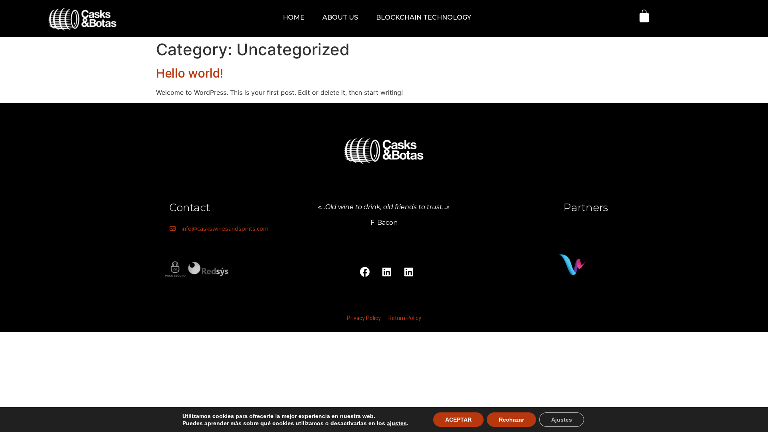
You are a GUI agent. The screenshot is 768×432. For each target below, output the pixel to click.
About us (340, 17)
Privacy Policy (364, 318)
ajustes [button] (397, 423)
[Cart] (644, 16)
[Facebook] (365, 272)
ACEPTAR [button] (458, 419)
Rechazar (511, 419)
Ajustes (561, 419)
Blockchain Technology (423, 17)
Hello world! (189, 73)
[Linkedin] (387, 272)
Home (293, 17)
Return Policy (404, 318)
